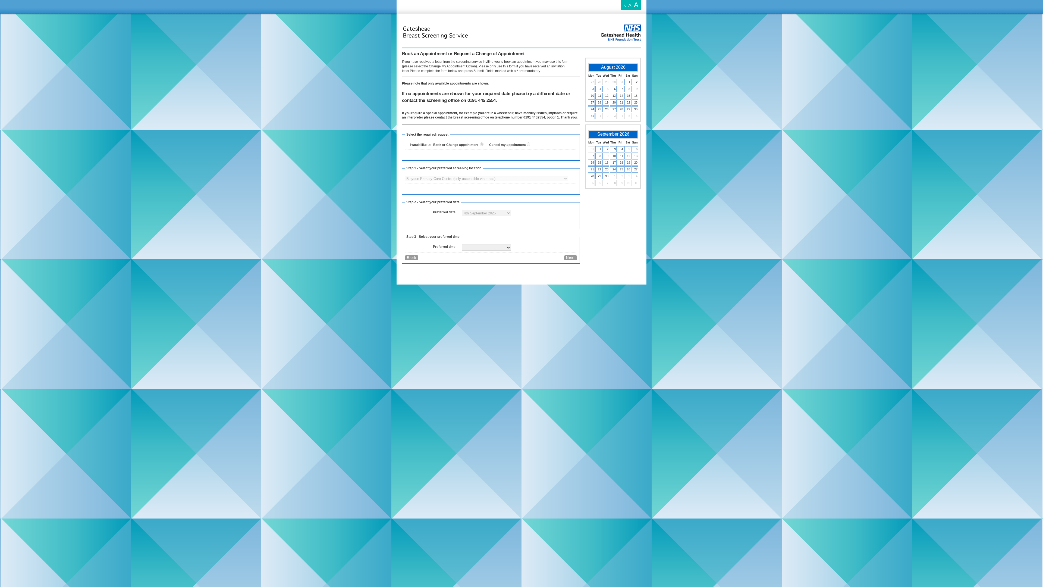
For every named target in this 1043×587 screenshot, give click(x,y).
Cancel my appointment (508, 145)
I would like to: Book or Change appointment (445, 145)
